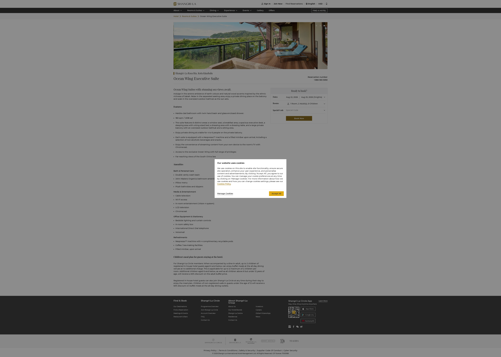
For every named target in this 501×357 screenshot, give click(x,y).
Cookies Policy (224, 184)
